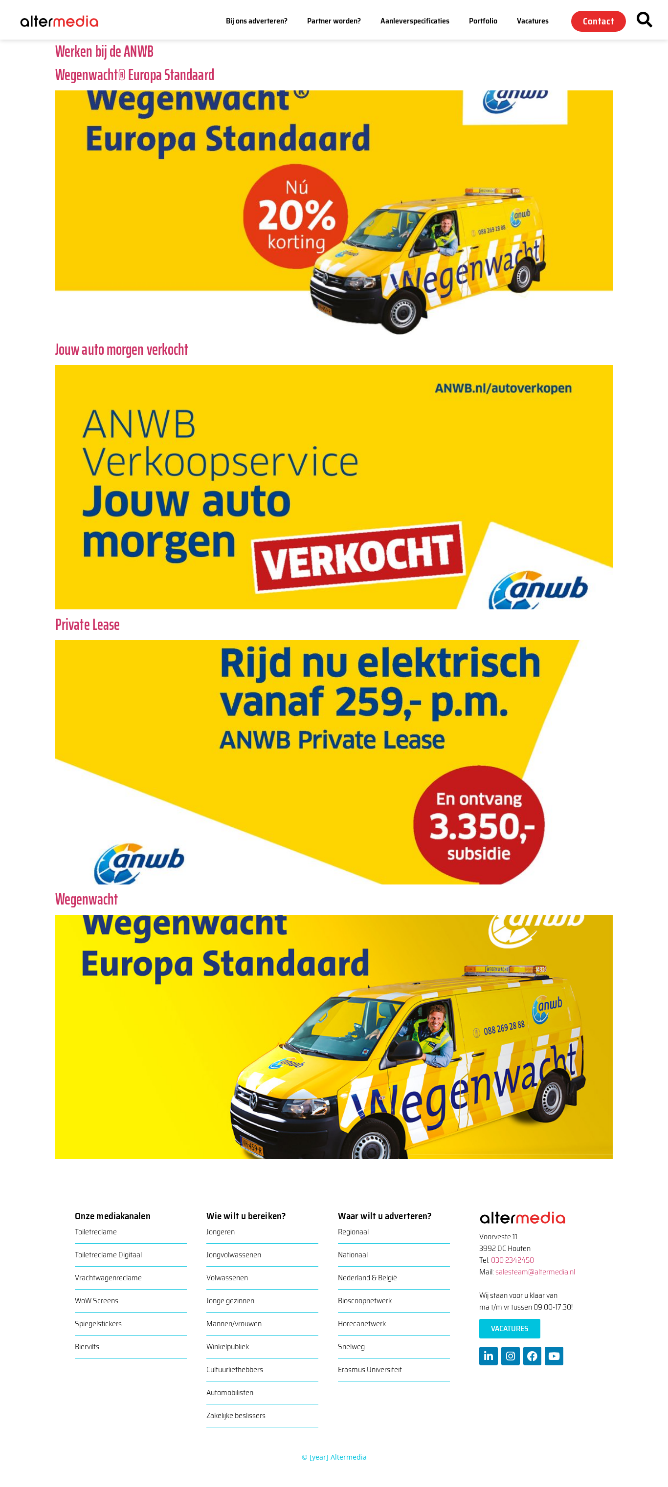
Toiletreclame (96, 1232)
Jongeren (220, 1232)
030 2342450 (512, 1260)
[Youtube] (554, 1356)
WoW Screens (96, 1300)
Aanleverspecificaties (414, 21)
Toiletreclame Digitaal (108, 1255)
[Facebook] (532, 1356)
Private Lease (87, 624)
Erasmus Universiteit (370, 1369)
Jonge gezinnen (230, 1300)
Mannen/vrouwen (234, 1323)
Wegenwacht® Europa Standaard (134, 75)
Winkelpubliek (227, 1346)
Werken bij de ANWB (104, 51)
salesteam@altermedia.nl (535, 1272)
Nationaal (353, 1255)
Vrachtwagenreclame (108, 1277)
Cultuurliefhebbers (234, 1369)
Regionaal (353, 1232)
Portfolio (483, 21)
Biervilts (87, 1346)
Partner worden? (334, 21)
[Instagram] (510, 1356)
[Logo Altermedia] (66, 21)
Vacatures (533, 21)
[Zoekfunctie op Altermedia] (644, 19)
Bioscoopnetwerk (365, 1300)
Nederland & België (367, 1277)
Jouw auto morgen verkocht (122, 349)
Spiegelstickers (98, 1323)
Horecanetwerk (362, 1323)
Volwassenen (227, 1277)
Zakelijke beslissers (236, 1415)
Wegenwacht (86, 899)
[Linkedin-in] (488, 1356)
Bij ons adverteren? (257, 21)
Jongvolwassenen (233, 1255)
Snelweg (351, 1346)
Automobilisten (229, 1392)
